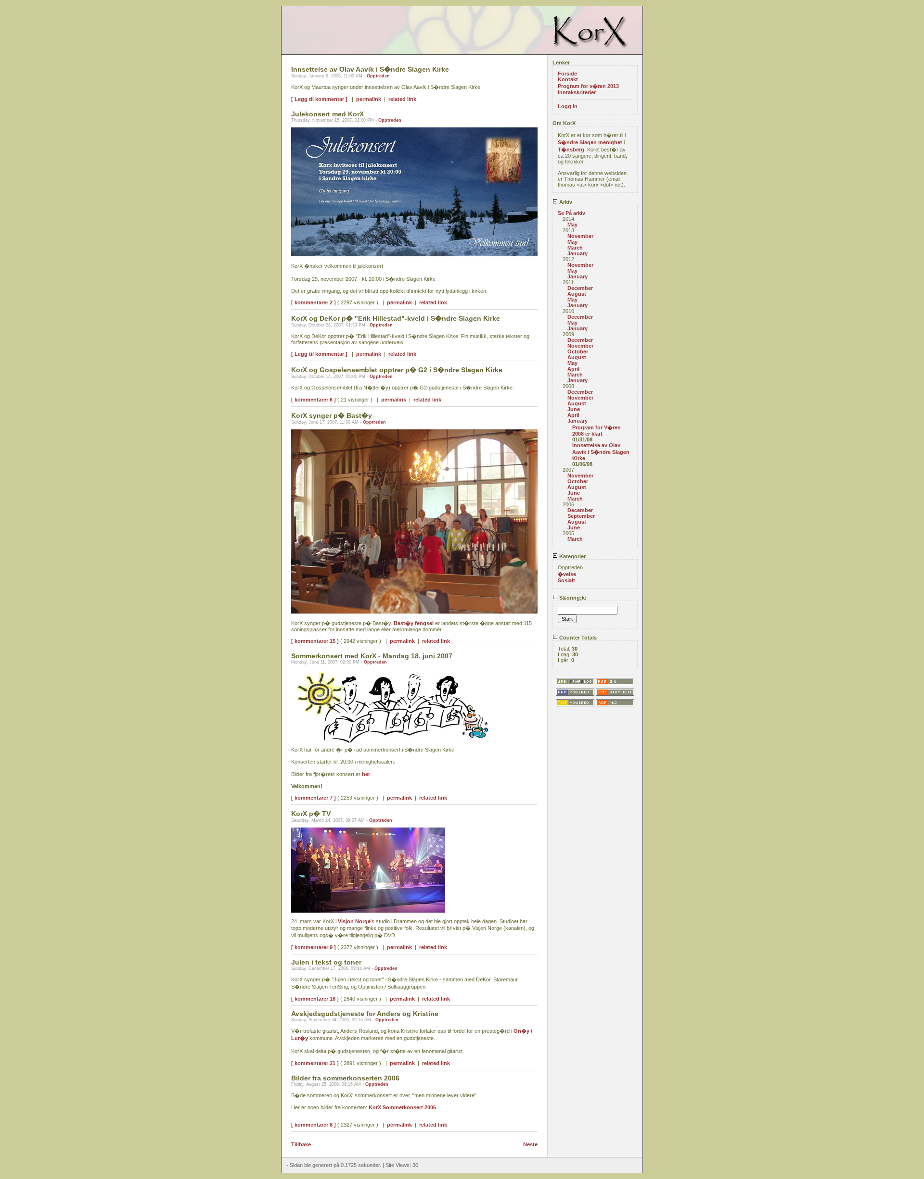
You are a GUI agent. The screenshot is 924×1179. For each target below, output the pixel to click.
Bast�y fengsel (414, 623)
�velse (567, 574)
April (573, 369)
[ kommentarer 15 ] (315, 641)
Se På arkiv (571, 213)
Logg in (568, 106)
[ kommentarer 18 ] (315, 999)
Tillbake (301, 1144)
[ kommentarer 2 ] (313, 302)
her (366, 774)
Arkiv (565, 202)
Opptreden (378, 76)
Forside (567, 73)
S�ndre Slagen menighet (590, 142)
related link (402, 99)
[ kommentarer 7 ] (313, 798)
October (577, 351)
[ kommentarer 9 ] (313, 947)
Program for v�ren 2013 (588, 86)
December (580, 288)
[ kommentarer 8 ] (313, 1125)
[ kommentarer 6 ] (313, 399)
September (581, 516)
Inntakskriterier (577, 92)
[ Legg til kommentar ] (319, 99)
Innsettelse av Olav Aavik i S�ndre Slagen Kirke (600, 451)
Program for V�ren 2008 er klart (596, 431)
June (573, 409)
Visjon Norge (354, 921)
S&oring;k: (572, 598)
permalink (368, 99)
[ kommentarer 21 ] (315, 1063)
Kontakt (568, 79)
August (576, 294)
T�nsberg (571, 149)
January (577, 253)
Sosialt (566, 580)
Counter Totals (577, 637)
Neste (530, 1144)
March (575, 248)
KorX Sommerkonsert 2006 (402, 1107)
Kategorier (572, 556)
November (580, 236)
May (572, 224)
